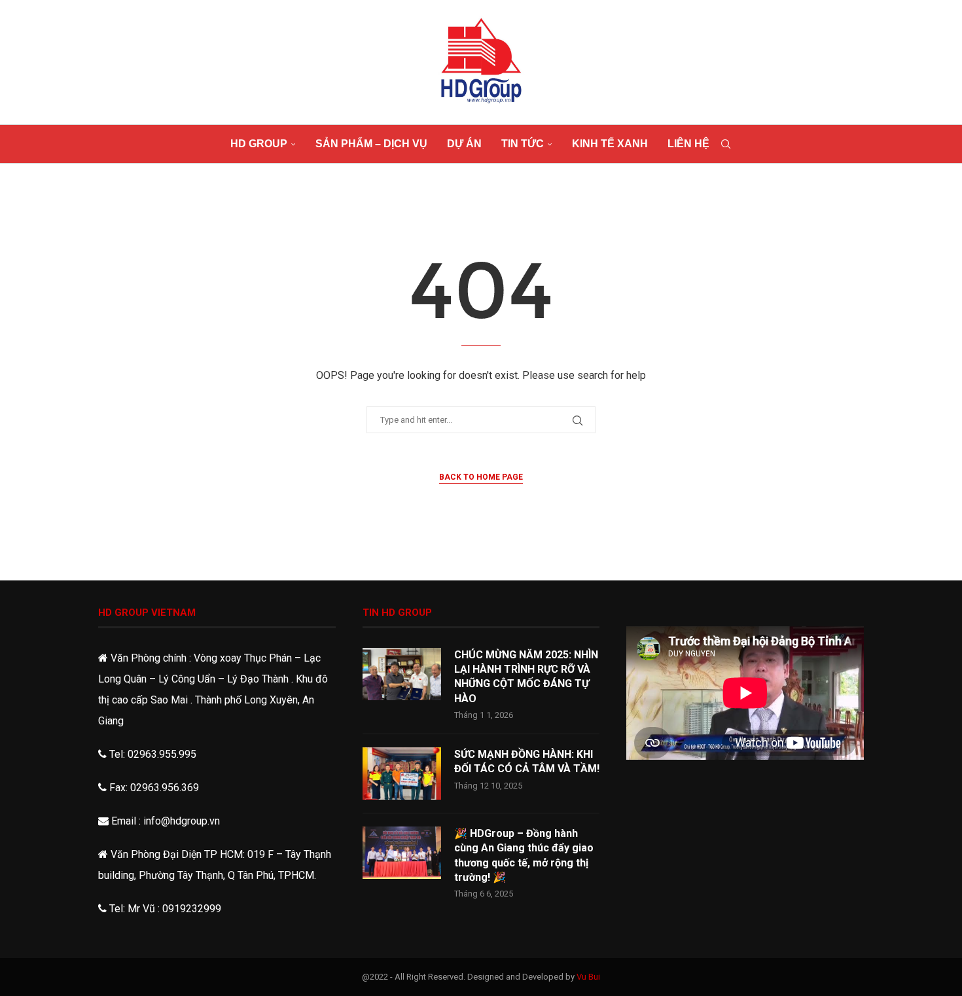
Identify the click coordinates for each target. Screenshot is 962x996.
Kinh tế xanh (610, 143)
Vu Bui (588, 977)
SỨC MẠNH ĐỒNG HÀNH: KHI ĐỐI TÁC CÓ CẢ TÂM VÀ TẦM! (526, 761)
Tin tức (522, 143)
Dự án (464, 143)
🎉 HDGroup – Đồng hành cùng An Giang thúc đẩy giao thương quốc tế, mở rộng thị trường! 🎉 (524, 855)
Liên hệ (688, 143)
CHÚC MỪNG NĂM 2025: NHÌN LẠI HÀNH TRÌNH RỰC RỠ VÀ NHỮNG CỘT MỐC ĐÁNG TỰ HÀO (526, 677)
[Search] (725, 144)
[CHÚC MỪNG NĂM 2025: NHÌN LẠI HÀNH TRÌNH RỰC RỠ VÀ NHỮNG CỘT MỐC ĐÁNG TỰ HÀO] (402, 674)
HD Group (258, 143)
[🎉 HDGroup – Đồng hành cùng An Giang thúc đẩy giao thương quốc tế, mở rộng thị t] (402, 853)
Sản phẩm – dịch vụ (371, 143)
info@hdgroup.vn (181, 821)
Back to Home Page (481, 477)
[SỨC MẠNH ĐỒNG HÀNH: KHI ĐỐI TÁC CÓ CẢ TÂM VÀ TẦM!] (402, 773)
